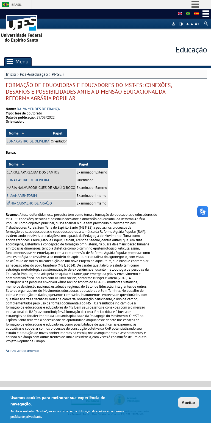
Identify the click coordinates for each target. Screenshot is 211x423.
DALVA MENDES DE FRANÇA (38, 109)
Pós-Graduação (34, 74)
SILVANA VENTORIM (22, 195)
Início (11, 74)
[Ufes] (21, 27)
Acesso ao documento (22, 350)
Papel (57, 133)
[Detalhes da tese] (188, 13)
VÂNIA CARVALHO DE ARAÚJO (29, 203)
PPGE (57, 74)
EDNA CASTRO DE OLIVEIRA (28, 141)
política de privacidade (25, 416)
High (181, 24)
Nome (13, 133)
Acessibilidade (174, 24)
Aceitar (188, 402)
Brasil (16, 4)
